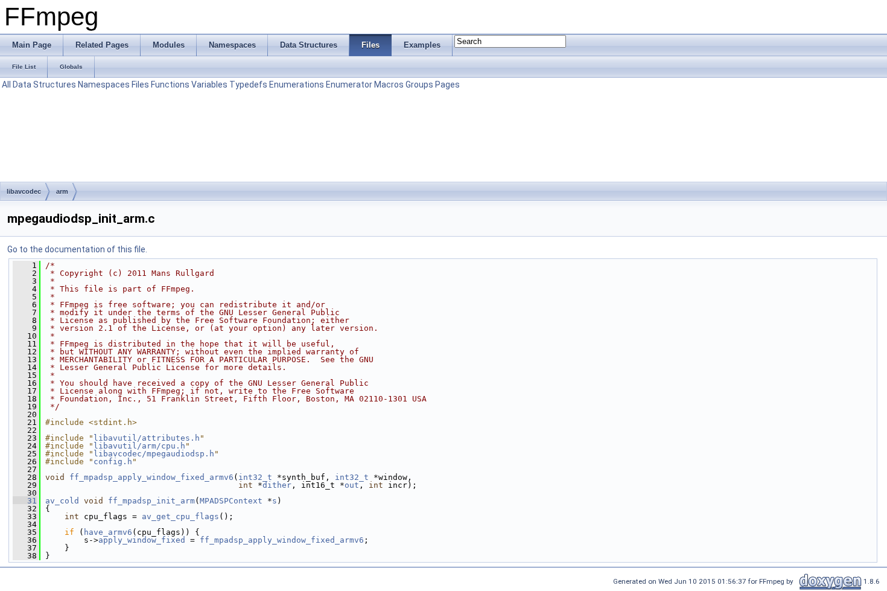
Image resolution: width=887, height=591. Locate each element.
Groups (419, 84)
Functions (170, 84)
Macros (389, 84)
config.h (113, 461)
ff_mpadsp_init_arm (151, 500)
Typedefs (248, 84)
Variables (209, 84)
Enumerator (349, 84)
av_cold (62, 500)
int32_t (255, 477)
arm (62, 191)
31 (25, 500)
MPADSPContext (231, 500)
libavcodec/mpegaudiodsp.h (154, 453)
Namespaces (104, 84)
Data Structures (44, 84)
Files (140, 84)
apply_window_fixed (141, 540)
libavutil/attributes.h (147, 437)
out (352, 485)
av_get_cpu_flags (180, 516)
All (6, 84)
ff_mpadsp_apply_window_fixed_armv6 (151, 477)
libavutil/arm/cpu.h (139, 445)
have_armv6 (108, 532)
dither (276, 485)
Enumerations (296, 84)
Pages (447, 84)
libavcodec (24, 191)
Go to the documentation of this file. (77, 249)
